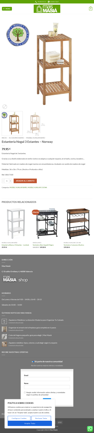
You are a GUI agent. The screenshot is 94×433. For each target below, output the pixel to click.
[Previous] (6, 64)
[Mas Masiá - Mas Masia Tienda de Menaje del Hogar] (47, 9)
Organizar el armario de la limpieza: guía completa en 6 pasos (32, 327)
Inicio (4, 138)
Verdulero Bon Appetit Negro (43, 245)
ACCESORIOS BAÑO (16, 138)
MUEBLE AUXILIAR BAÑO (35, 138)
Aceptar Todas (29, 423)
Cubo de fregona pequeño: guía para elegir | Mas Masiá (30, 335)
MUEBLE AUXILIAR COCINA (37, 187)
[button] (7, 9)
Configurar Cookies (19, 418)
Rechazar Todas (41, 418)
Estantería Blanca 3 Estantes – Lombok (15, 245)
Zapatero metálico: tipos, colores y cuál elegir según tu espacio (33, 343)
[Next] (88, 64)
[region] (30, 413)
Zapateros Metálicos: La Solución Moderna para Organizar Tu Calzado (36, 320)
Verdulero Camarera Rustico (74, 245)
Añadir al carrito (25, 181)
